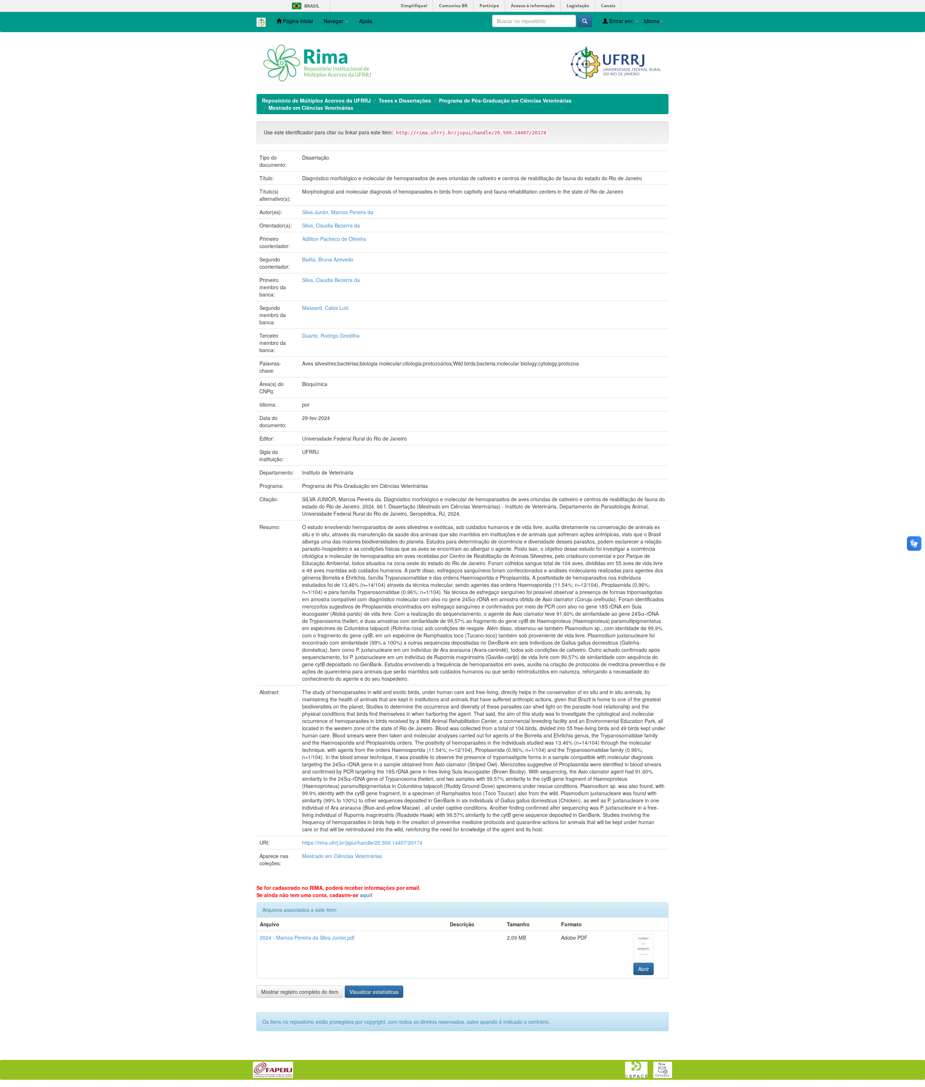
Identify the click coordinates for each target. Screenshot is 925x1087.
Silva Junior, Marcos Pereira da (337, 212)
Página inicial (297, 21)
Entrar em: (621, 21)
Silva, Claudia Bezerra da (331, 225)
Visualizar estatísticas (374, 991)
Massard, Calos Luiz (325, 307)
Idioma (651, 21)
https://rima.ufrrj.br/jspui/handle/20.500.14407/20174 (362, 842)
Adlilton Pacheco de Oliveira (334, 238)
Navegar (334, 21)
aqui (365, 894)
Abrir (643, 969)
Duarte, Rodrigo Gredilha (331, 335)
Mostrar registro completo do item (300, 991)
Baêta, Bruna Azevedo (327, 259)
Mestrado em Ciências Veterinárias (310, 107)
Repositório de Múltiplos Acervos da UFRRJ (316, 100)
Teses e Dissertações (405, 100)
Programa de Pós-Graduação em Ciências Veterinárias (505, 100)
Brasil (304, 6)
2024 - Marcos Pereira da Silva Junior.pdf (307, 937)
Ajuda (365, 21)
